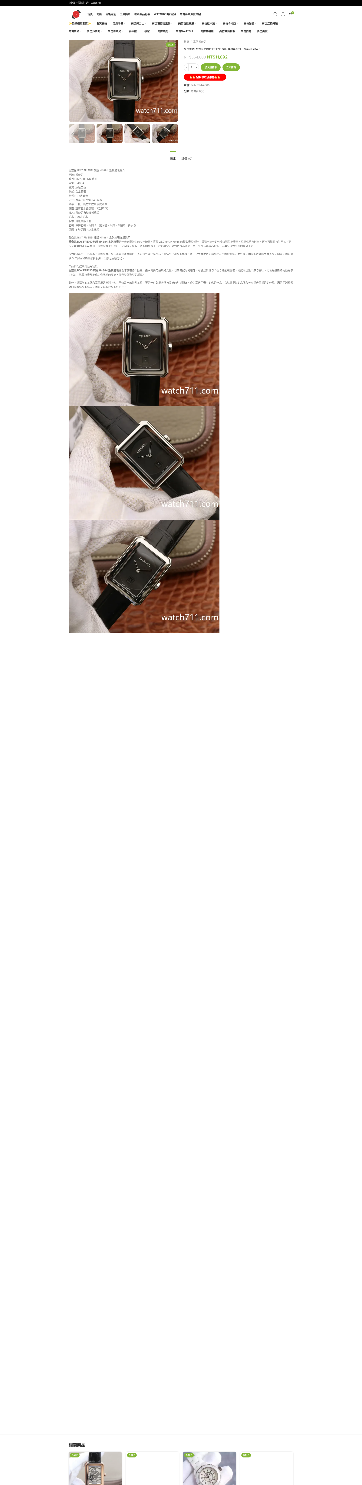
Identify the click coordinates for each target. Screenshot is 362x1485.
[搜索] (275, 14)
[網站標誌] (76, 13)
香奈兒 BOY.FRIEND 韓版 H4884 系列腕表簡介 (97, 170)
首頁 (186, 41)
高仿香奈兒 (199, 41)
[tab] (173, 157)
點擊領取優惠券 (205, 77)
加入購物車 (211, 67)
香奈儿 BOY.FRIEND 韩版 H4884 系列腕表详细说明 (99, 237)
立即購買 (231, 67)
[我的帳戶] (283, 14)
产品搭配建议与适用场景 (83, 266)
